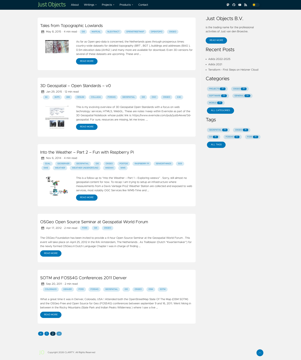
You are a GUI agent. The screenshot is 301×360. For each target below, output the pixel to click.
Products (125, 4)
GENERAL (241, 96)
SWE (46, 168)
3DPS (57, 97)
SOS (180, 164)
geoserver (63, 164)
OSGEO (239, 89)
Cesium (80, 97)
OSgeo (172, 32)
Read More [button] (216, 40)
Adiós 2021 (215, 64)
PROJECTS (216, 89)
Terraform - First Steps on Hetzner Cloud (233, 69)
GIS (83, 32)
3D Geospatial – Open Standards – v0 (75, 86)
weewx (109, 168)
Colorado (51, 289)
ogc (154, 97)
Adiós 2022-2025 (219, 59)
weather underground (85, 168)
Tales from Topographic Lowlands (71, 26)
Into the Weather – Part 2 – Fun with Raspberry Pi (87, 152)
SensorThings (163, 164)
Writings (89, 4)
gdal (48, 164)
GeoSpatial (128, 97)
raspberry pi (142, 164)
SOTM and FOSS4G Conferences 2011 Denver (83, 278)
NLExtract (113, 32)
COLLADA (96, 97)
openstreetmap (135, 32)
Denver (67, 289)
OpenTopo (156, 32)
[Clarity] (53, 5)
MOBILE (215, 103)
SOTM (162, 289)
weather (60, 168)
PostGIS (124, 164)
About (75, 4)
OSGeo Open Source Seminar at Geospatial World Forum (94, 222)
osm (151, 289)
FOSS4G (112, 97)
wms (122, 168)
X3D (179, 97)
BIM (68, 97)
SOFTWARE (217, 96)
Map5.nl (96, 32)
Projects (107, 4)
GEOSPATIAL (217, 130)
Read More (86, 61)
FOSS (84, 228)
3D (46, 97)
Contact (143, 4)
